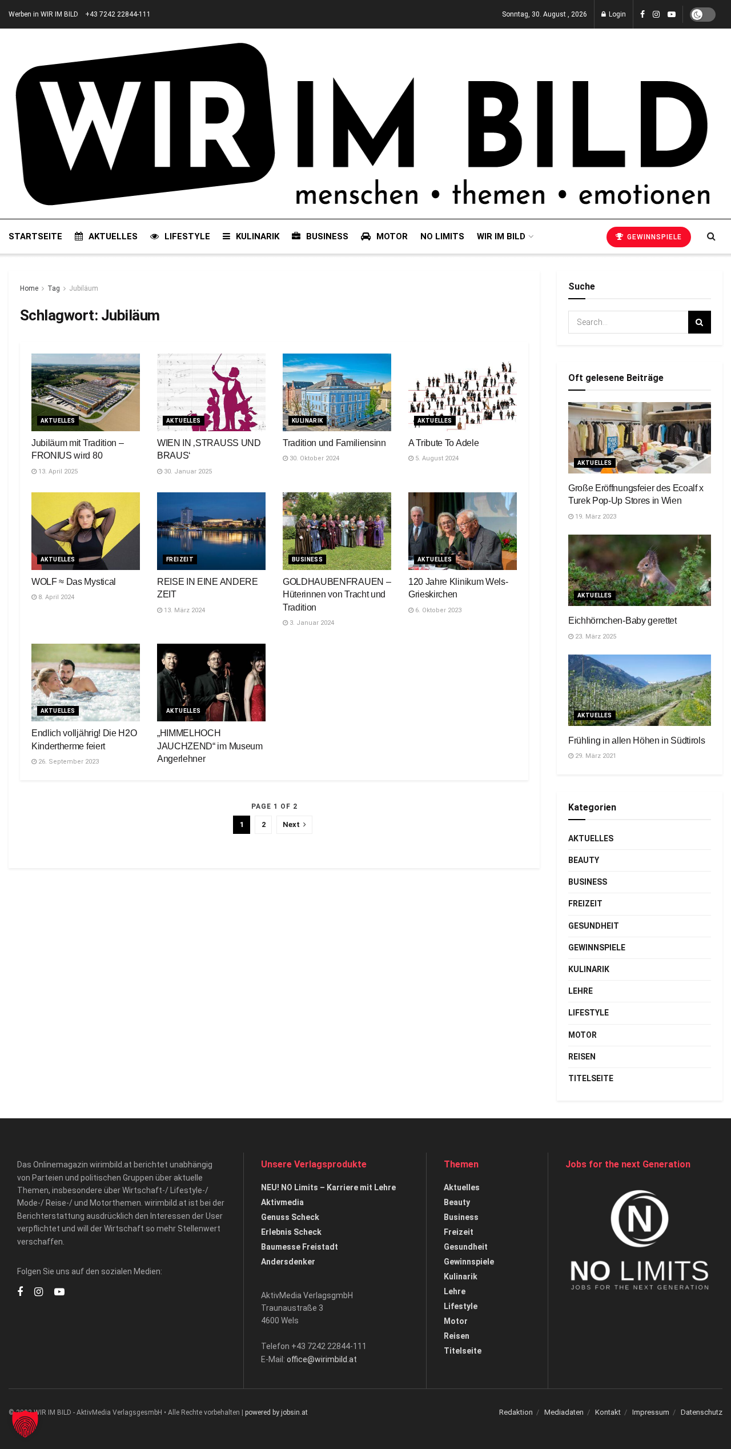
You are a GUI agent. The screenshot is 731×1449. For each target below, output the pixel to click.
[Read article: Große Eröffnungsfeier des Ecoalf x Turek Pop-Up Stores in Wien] (639, 437)
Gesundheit (593, 925)
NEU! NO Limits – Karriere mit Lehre (328, 1187)
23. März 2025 (594, 636)
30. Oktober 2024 (313, 458)
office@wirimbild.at (322, 1359)
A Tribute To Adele (443, 443)
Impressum (650, 1412)
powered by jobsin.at (276, 1412)
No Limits (442, 236)
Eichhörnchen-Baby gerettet (622, 620)
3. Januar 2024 (311, 623)
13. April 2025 (57, 471)
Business (327, 236)
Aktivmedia (282, 1202)
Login (616, 14)
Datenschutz (701, 1412)
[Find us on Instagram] (656, 14)
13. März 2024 (183, 610)
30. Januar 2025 (187, 471)
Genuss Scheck (290, 1217)
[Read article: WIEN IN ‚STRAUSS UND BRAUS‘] (211, 392)
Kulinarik (257, 236)
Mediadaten (564, 1412)
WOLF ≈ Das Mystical (73, 582)
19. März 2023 (594, 516)
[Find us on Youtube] (672, 14)
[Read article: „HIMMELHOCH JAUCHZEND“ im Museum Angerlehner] (211, 682)
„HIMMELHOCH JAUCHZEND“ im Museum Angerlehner (210, 746)
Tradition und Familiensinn (334, 443)
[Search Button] (711, 236)
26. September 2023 (68, 761)
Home (29, 288)
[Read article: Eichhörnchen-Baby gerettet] (639, 570)
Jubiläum (83, 288)
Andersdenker (288, 1261)
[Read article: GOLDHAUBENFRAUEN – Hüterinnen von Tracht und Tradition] (337, 531)
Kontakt (608, 1412)
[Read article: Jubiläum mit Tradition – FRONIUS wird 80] (85, 392)
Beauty (583, 860)
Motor (392, 236)
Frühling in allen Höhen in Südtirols (636, 740)
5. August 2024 (436, 458)
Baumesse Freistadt (299, 1246)
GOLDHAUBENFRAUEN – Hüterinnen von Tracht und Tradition (337, 594)
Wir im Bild (501, 236)
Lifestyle (187, 236)
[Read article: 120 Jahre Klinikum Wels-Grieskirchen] (462, 531)
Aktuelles (113, 236)
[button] (25, 1424)
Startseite (35, 236)
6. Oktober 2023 (437, 610)
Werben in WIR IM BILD (43, 14)
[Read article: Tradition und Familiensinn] (337, 392)
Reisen (582, 1056)
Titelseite (590, 1078)
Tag (53, 288)
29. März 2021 (594, 756)
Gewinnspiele (653, 237)
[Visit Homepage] (362, 124)
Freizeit (180, 559)
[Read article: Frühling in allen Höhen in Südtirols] (639, 690)
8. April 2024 (55, 597)
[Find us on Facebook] (642, 14)
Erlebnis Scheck (291, 1232)
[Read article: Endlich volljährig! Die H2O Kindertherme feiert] (85, 682)
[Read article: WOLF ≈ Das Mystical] (85, 531)
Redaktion (516, 1412)
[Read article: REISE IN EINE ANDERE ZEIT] (211, 531)
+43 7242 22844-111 (118, 14)
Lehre (580, 991)
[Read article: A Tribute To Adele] (462, 392)
